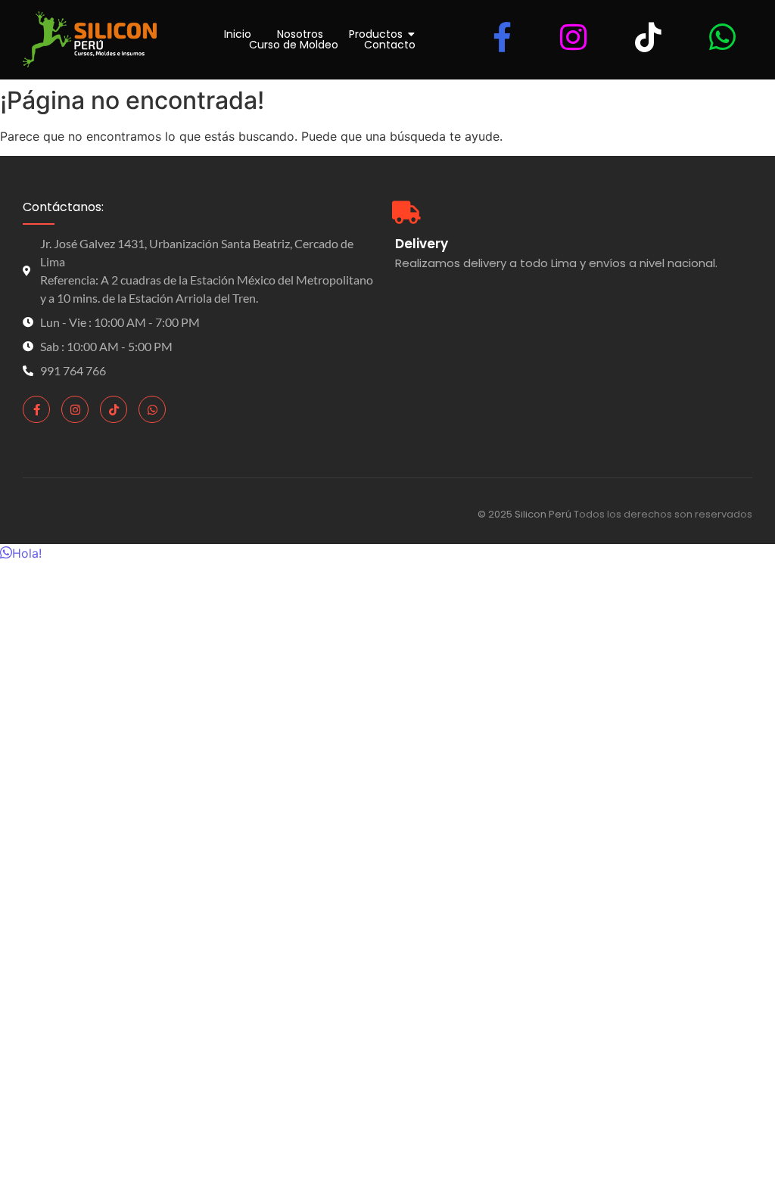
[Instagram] (75, 409)
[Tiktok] (113, 409)
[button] (21, 553)
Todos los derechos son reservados (663, 514)
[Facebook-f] (36, 409)
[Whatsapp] (152, 409)
